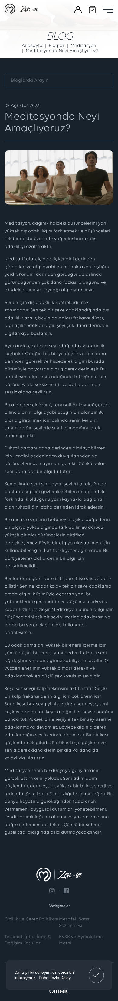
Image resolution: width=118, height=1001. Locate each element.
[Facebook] (64, 891)
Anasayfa (32, 46)
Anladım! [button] (96, 971)
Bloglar (56, 46)
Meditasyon (83, 46)
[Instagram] (52, 891)
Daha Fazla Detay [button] (55, 977)
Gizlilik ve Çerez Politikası (31, 919)
